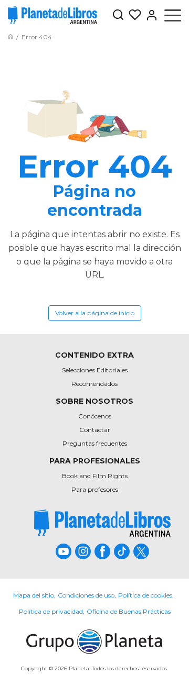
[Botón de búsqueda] (118, 15)
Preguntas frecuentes (94, 443)
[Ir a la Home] (10, 37)
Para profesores (94, 489)
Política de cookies (145, 595)
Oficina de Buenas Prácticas (129, 611)
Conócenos (94, 416)
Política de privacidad (51, 611)
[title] (102, 523)
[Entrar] (149, 15)
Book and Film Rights (95, 476)
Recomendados (94, 384)
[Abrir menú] (172, 15)
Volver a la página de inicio (94, 313)
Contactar (94, 430)
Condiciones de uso (86, 595)
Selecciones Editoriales (95, 370)
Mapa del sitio (33, 595)
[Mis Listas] (132, 15)
